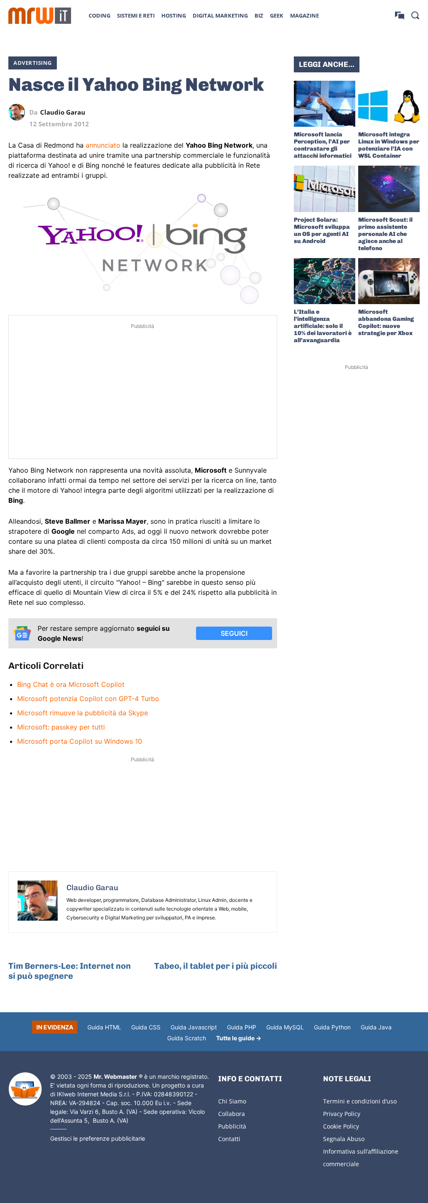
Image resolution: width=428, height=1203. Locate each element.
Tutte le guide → (238, 1038)
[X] (191, 112)
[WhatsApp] (230, 112)
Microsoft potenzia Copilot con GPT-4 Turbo (88, 698)
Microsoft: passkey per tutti (61, 727)
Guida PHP (241, 1027)
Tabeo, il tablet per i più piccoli (215, 966)
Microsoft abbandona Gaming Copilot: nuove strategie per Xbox (386, 322)
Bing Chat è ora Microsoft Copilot (71, 684)
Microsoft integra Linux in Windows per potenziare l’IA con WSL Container (388, 145)
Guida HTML (104, 1027)
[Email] (268, 112)
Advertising (32, 63)
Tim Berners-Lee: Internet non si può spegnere (69, 971)
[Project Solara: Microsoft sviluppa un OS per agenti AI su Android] (324, 189)
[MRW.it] (39, 16)
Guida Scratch (186, 1038)
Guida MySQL (285, 1027)
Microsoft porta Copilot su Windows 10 (79, 741)
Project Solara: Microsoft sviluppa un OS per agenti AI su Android (322, 230)
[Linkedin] (211, 112)
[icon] (399, 15)
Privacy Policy (341, 1114)
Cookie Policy (341, 1126)
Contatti (229, 1139)
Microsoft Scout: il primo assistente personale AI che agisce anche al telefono (385, 234)
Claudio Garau (62, 112)
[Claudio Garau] (18, 112)
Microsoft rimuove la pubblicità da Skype (82, 713)
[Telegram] (249, 112)
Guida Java (376, 1027)
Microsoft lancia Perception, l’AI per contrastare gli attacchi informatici (323, 145)
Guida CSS (145, 1027)
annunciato (103, 145)
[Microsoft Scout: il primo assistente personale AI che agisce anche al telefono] (389, 189)
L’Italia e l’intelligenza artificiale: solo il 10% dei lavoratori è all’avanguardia (323, 326)
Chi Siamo (232, 1101)
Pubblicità (232, 1126)
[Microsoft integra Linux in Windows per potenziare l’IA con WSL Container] (389, 104)
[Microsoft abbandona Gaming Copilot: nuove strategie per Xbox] (389, 281)
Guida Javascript (194, 1027)
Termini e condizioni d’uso (360, 1101)
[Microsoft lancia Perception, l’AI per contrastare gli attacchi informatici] (324, 104)
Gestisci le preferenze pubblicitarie (97, 1138)
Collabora (231, 1114)
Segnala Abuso (343, 1139)
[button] (415, 15)
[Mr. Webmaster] (25, 1089)
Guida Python (332, 1027)
